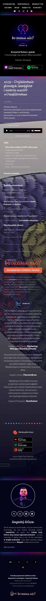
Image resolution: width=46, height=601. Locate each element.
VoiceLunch (9, 164)
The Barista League (12, 153)
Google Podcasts (22, 230)
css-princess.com (29, 586)
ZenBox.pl (34, 583)
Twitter (6, 190)
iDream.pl (27, 60)
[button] (6, 423)
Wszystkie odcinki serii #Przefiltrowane (21, 147)
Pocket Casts (22, 456)
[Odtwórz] (7, 130)
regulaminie (23, 287)
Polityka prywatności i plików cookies (23, 575)
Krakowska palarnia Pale (14, 150)
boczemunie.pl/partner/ (29, 220)
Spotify (18, 204)
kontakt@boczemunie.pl (12, 193)
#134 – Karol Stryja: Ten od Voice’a (17, 167)
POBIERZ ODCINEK (23, 136)
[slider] (37, 130)
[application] (23, 130)
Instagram (22, 190)
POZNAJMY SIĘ (9, 4)
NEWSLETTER (37, 4)
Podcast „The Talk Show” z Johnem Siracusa (20, 155)
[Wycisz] (32, 130)
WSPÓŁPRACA (23, 4)
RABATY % (26, 8)
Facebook (13, 190)
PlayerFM (30, 456)
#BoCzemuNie (14, 125)
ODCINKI (8, 8)
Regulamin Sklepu (32, 578)
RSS (12, 232)
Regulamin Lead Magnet (16, 578)
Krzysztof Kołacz (22, 197)
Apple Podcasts (9, 230)
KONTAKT (37, 8)
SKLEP (16, 8)
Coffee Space (9, 178)
